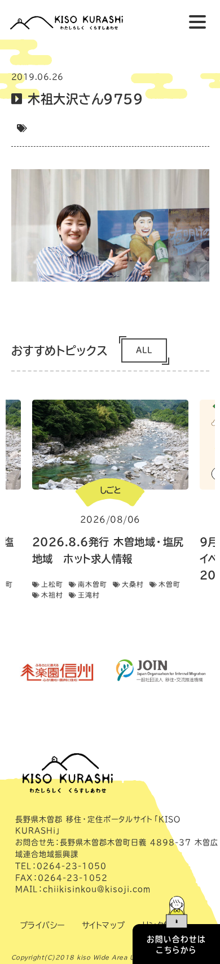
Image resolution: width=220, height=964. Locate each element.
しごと (110, 490)
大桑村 (133, 584)
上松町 (52, 584)
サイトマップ (103, 925)
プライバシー (42, 925)
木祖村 (52, 595)
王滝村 (89, 595)
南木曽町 (92, 584)
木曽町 (170, 584)
